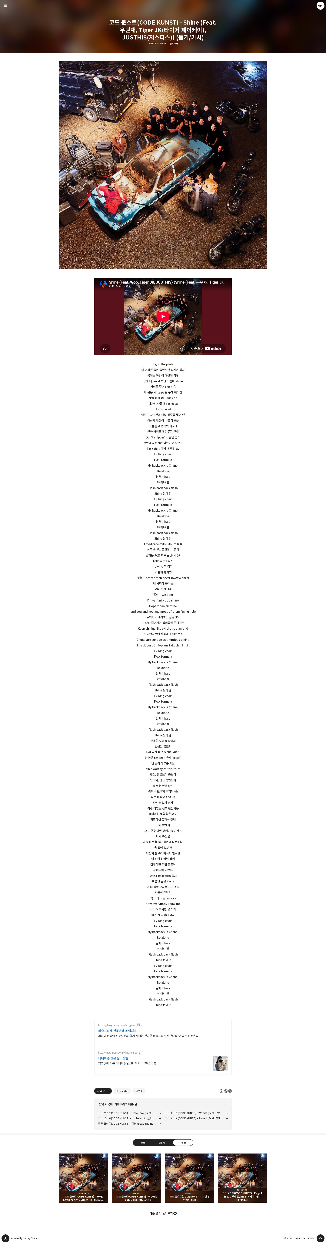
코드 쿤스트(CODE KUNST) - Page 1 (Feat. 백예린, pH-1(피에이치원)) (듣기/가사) (196, 1118)
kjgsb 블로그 (5, 1238)
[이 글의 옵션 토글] (109, 1091)
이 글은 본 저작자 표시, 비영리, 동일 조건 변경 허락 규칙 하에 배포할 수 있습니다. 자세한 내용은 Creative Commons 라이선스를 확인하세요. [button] (225, 1091)
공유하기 (163, 1142)
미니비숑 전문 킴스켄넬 (113, 1058)
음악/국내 (174, 43)
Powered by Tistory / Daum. (25, 1238)
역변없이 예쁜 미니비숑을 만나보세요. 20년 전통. (127, 1063)
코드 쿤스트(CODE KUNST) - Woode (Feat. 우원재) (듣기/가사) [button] (136, 1178)
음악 (101, 1104)
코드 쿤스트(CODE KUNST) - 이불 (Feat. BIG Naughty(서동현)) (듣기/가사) (129, 1123)
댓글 (143, 1142)
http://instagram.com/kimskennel (117, 1052)
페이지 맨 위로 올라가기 (320, 1238)
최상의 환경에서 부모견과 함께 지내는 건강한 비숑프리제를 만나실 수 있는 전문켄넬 (148, 1036)
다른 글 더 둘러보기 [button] (161, 1213)
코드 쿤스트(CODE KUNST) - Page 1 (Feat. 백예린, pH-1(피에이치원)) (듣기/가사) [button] (242, 1178)
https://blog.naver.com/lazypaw (116, 1025)
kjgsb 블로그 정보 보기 (320, 5)
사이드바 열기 (5, 5)
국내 (110, 1104)
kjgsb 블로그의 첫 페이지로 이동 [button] (163, 5)
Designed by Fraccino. (304, 1238)
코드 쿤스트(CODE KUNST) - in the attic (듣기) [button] (189, 1178)
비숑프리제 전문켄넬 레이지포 (117, 1031)
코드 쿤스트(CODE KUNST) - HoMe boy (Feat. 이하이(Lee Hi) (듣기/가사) (129, 1113)
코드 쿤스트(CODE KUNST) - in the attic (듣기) (125, 1118)
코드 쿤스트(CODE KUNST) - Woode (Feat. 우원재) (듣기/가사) (196, 1113)
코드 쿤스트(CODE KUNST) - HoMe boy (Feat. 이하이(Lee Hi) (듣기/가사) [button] (83, 1178)
